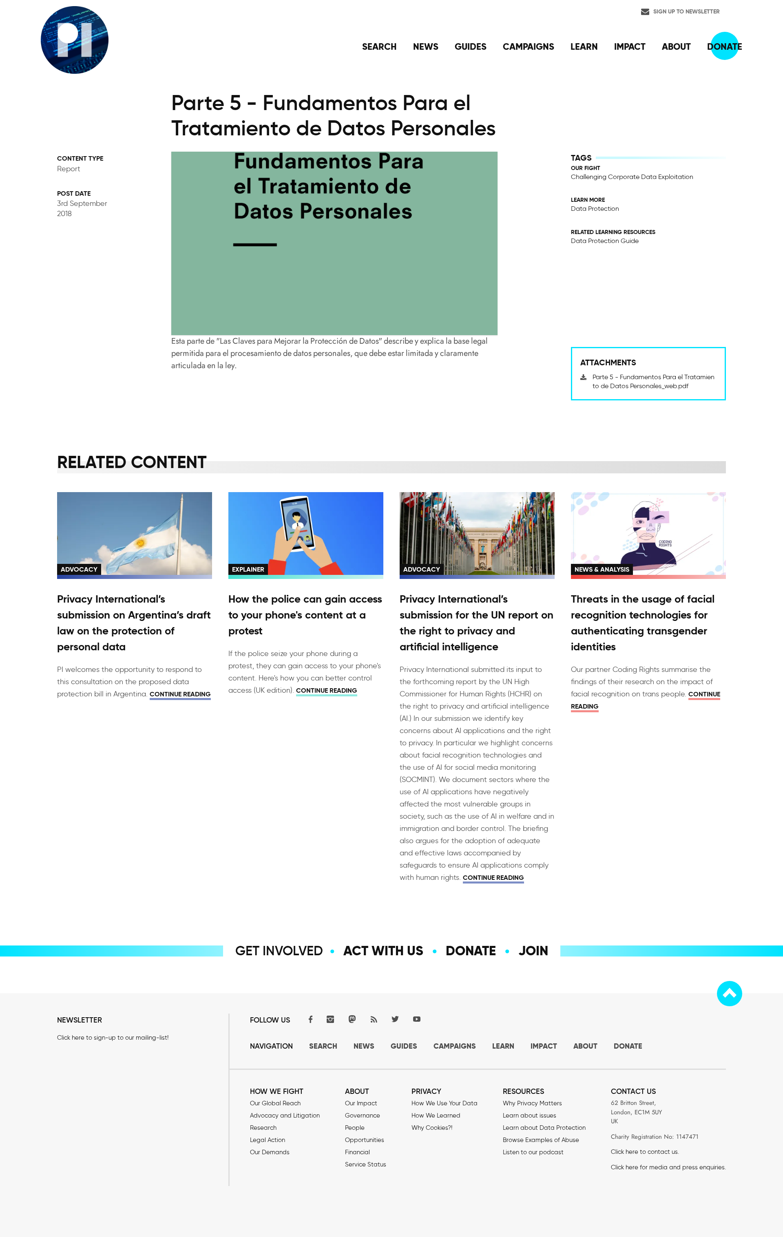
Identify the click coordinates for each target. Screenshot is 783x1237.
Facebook (308, 1019)
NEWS (364, 1046)
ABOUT (585, 1046)
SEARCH (323, 1046)
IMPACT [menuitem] (630, 46)
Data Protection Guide (605, 241)
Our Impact (361, 1103)
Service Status (365, 1164)
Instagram (330, 1019)
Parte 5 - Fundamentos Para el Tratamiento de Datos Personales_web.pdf (653, 381)
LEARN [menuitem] (584, 46)
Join (533, 951)
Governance (362, 1115)
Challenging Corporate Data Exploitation (632, 177)
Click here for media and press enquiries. (668, 1167)
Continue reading (180, 694)
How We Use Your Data (444, 1103)
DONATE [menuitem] (724, 46)
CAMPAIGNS (455, 1046)
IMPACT (544, 1046)
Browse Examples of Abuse (541, 1140)
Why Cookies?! (431, 1127)
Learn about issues (529, 1115)
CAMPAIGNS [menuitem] (528, 46)
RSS (373, 1019)
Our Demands (270, 1152)
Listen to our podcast (533, 1152)
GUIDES (404, 1046)
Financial (357, 1152)
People (355, 1127)
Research (263, 1127)
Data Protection (595, 208)
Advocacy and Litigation (285, 1115)
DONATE (628, 1046)
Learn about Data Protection (544, 1127)
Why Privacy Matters (532, 1103)
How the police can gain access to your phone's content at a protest (305, 614)
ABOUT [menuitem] (676, 46)
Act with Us (383, 951)
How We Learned (435, 1115)
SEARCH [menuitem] (379, 46)
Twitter (395, 1019)
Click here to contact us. (645, 1151)
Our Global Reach (275, 1103)
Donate (471, 951)
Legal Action (267, 1140)
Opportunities (364, 1140)
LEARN (503, 1046)
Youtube (416, 1019)
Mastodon (352, 1019)
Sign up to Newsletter (686, 11)
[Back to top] (729, 993)
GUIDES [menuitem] (471, 46)
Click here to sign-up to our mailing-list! (112, 1037)
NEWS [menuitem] (425, 46)
